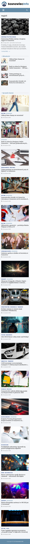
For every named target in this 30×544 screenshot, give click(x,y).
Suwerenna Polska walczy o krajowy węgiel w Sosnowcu (13, 39)
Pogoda (3, 334)
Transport (20, 307)
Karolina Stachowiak (16, 42)
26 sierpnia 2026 (7, 117)
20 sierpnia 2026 (7, 395)
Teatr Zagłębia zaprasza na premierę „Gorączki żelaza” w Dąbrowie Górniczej (14, 531)
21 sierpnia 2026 (7, 367)
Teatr (7, 528)
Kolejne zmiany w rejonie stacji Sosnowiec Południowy (11, 309)
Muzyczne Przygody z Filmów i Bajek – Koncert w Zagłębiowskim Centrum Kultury (14, 282)
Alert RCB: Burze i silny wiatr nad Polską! (14, 337)
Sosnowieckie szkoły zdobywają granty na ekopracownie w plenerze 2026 (14, 391)
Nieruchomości (5, 167)
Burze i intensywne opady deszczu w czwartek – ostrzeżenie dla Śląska (13, 475)
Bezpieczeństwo (5, 417)
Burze (2, 472)
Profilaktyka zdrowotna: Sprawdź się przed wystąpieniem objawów (13, 447)
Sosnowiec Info (19, 541)
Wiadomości (9, 334)
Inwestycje (4, 361)
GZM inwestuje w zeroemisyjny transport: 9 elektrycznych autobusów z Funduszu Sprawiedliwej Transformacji (14, 364)
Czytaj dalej (4, 51)
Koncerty (3, 279)
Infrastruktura (5, 307)
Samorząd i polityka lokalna (8, 37)
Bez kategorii (4, 444)
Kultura (3, 113)
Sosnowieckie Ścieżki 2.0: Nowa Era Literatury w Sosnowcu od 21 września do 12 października (18, 83)
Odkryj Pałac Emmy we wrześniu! (12, 115)
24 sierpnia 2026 (7, 229)
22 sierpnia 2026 (7, 313)
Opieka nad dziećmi (6, 251)
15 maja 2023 (6, 42)
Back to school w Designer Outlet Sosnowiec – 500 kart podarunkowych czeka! (18, 68)
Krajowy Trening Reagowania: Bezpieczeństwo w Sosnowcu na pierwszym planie (11, 420)
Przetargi (12, 167)
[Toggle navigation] (3, 10)
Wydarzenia (9, 113)
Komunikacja (13, 307)
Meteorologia (9, 472)
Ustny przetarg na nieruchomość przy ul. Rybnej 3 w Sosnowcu (16, 75)
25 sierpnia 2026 (7, 173)
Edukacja (3, 389)
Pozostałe (4, 139)
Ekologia (9, 389)
